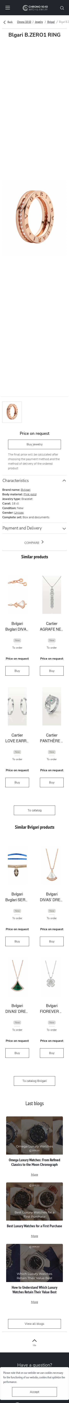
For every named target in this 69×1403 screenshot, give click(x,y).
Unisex (19, 513)
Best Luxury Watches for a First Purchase (34, 1225)
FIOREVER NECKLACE (52, 1011)
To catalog (35, 810)
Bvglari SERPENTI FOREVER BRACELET (17, 900)
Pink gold (30, 494)
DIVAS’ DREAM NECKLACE (52, 900)
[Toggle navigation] (7, 7)
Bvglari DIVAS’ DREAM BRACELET (17, 629)
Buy (17, 671)
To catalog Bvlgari (34, 1081)
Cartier (52, 623)
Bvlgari (51, 22)
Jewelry (39, 22)
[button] (62, 7)
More (34, 1175)
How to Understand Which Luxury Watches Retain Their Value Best (34, 1289)
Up (34, 1345)
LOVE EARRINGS (17, 741)
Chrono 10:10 (24, 22)
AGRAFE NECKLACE (52, 629)
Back (9, 22)
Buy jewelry (35, 444)
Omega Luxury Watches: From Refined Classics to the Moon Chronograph (34, 1162)
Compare (32, 543)
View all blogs (34, 1324)
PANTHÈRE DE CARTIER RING (52, 741)
